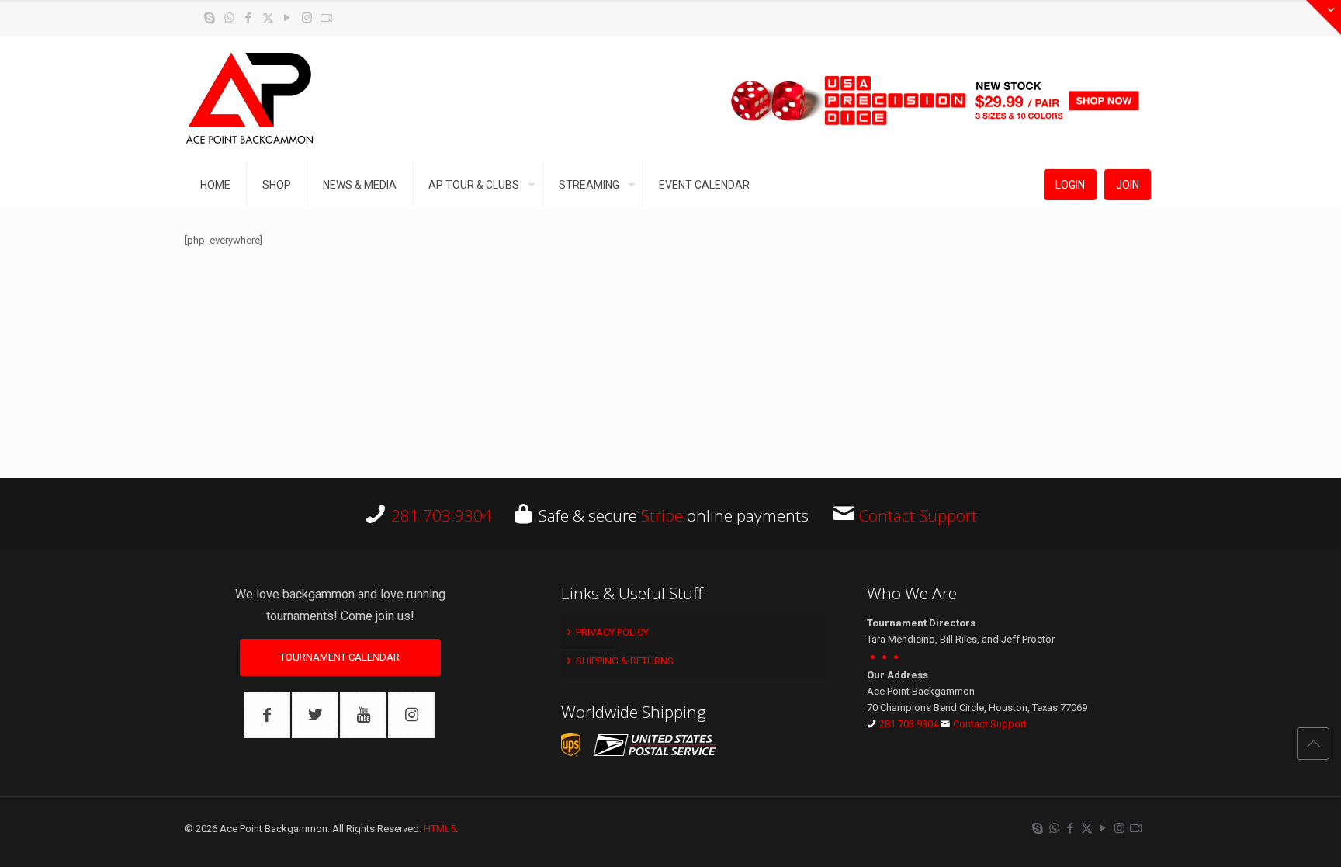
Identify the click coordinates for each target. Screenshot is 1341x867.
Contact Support (918, 515)
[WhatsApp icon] (229, 18)
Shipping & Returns (623, 661)
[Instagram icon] (307, 18)
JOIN (1127, 185)
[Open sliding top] (1323, 17)
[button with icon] (267, 715)
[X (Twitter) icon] (268, 18)
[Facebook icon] (249, 18)
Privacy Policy (611, 632)
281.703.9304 (441, 515)
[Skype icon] (210, 18)
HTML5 (440, 828)
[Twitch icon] (326, 18)
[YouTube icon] (287, 18)
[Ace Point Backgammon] (250, 98)
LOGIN (1070, 185)
